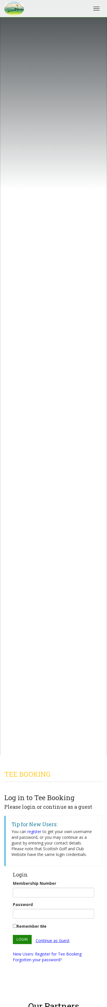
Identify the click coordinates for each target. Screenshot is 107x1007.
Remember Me (32, 926)
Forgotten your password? (37, 959)
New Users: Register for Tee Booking (47, 954)
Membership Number (34, 883)
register (34, 831)
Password (23, 904)
